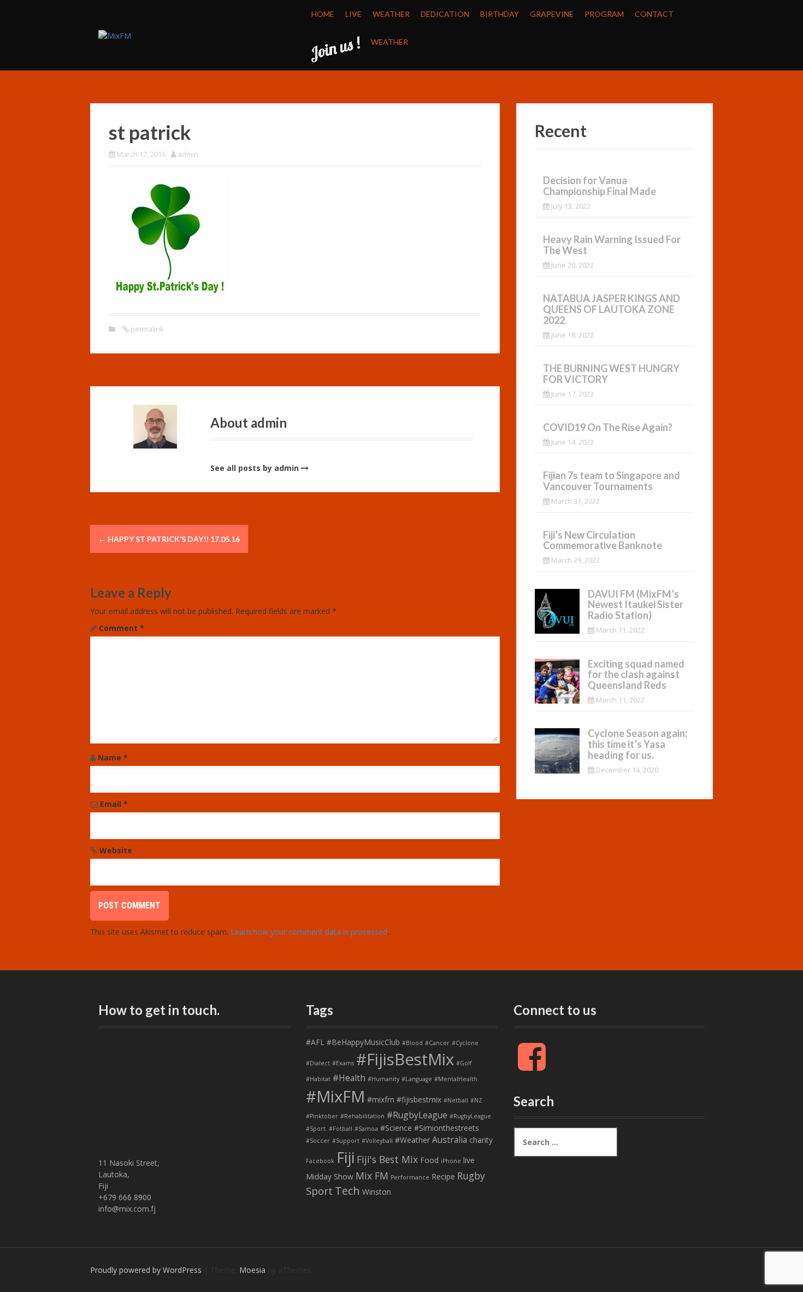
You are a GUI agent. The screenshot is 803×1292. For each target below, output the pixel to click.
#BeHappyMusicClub (363, 1042)
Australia (449, 1140)
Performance (410, 1177)
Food (429, 1160)
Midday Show (329, 1176)
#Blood (412, 1043)
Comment (121, 628)
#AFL (315, 1042)
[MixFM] (114, 35)
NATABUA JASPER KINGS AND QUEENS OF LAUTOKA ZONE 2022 (611, 309)
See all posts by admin (254, 468)
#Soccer (318, 1140)
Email (114, 804)
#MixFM (335, 1096)
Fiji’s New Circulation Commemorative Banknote (602, 540)
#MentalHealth (455, 1079)
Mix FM (372, 1175)
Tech (347, 1190)
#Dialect (318, 1063)
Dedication (445, 14)
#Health (349, 1078)
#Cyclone (465, 1043)
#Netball (456, 1100)
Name (113, 757)
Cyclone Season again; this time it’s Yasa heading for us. (637, 744)
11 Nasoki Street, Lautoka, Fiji (129, 1174)
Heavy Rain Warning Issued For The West (612, 244)
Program (604, 14)
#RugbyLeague (417, 1115)
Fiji (345, 1157)
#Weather (412, 1140)
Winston (376, 1192)
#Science (396, 1128)
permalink (146, 329)
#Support (345, 1140)
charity (481, 1140)
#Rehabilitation (362, 1116)
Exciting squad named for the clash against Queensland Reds (636, 675)
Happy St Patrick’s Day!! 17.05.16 (169, 539)
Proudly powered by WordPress (146, 1270)
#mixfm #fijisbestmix (404, 1099)
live (469, 1160)
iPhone (451, 1161)
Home (322, 14)
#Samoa (366, 1128)
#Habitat (318, 1079)
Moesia (252, 1270)
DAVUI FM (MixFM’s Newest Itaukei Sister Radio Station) (635, 605)
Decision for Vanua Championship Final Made (599, 185)
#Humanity (383, 1079)
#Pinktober (322, 1116)
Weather (391, 14)
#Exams (343, 1063)
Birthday (499, 14)
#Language (417, 1079)
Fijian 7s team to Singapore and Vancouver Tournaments (611, 480)
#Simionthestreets (446, 1128)
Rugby (471, 1175)
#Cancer (437, 1043)
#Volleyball (377, 1140)
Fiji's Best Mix (387, 1159)
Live (353, 14)
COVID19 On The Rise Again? (607, 427)
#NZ (476, 1100)
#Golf (464, 1063)
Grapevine (552, 14)
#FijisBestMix (405, 1059)
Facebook (320, 1161)
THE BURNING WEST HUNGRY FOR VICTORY (611, 373)
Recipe (443, 1176)
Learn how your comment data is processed (309, 932)
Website (115, 850)
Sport (319, 1191)
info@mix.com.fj (127, 1208)
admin (188, 154)
